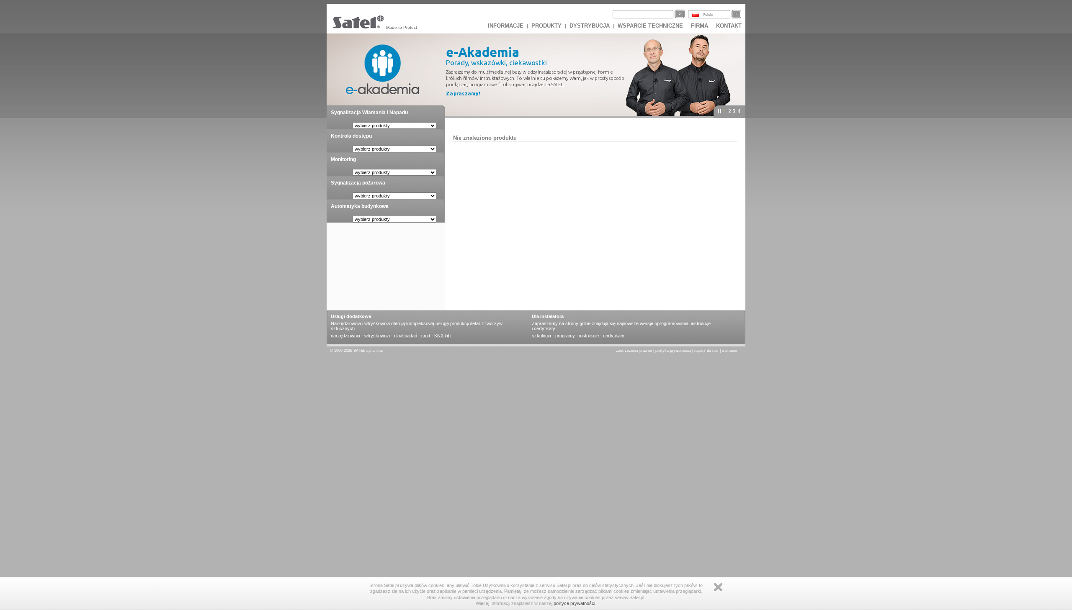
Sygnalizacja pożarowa (358, 183)
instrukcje (589, 335)
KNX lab (442, 335)
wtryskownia (377, 335)
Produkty (546, 26)
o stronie (729, 351)
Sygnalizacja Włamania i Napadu (369, 112)
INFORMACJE (505, 26)
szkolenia (541, 335)
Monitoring (343, 159)
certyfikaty (613, 335)
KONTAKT (729, 26)
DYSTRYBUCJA (590, 26)
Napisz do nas (706, 351)
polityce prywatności (574, 603)
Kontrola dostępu (351, 136)
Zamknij (718, 587)
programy (565, 335)
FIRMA (699, 26)
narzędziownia (345, 335)
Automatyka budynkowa (360, 206)
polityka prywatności (673, 351)
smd (425, 335)
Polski (708, 15)
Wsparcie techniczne (650, 26)
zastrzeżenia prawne (634, 351)
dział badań (405, 335)
